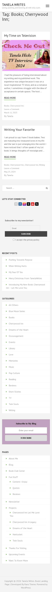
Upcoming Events (17, 554)
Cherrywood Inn (31, 165)
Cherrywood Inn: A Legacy (24, 522)
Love (11, 354)
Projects (13, 507)
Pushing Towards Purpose (20, 259)
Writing (42, 165)
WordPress (26, 587)
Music (11, 367)
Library (12, 348)
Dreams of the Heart (18, 329)
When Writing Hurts (18, 266)
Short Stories (15, 391)
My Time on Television (20, 35)
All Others (13, 305)
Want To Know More (18, 560)
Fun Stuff (13, 477)
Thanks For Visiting (17, 548)
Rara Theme (30, 584)
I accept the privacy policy (27, 239)
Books (12, 317)
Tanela (10, 116)
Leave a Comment (11, 109)
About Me (13, 458)
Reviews (12, 385)
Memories (13, 360)
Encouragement (16, 336)
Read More (10, 97)
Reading (12, 379)
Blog (11, 464)
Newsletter (14, 501)
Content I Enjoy (20, 481)
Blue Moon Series (17, 311)
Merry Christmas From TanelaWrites (25, 278)
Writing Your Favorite (19, 129)
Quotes (16, 488)
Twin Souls (14, 404)
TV (10, 397)
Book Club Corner (17, 470)
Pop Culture (14, 373)
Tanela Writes (13, 4)
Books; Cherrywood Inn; (14, 106)
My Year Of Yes (16, 272)
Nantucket (17, 534)
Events (12, 342)
